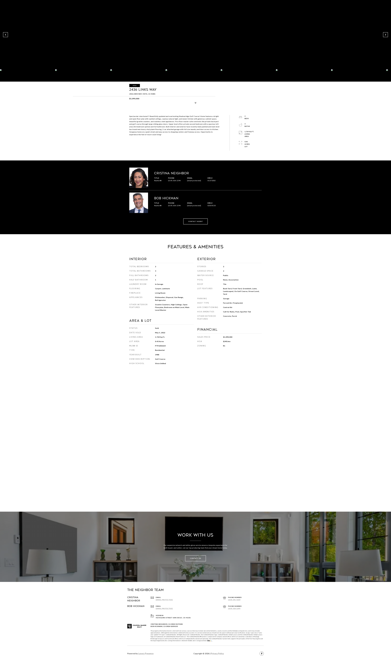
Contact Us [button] (195, 558)
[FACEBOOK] (262, 653)
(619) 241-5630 (234, 600)
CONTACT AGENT (195, 221)
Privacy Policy (217, 653)
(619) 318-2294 (174, 180)
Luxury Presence (146, 653)
